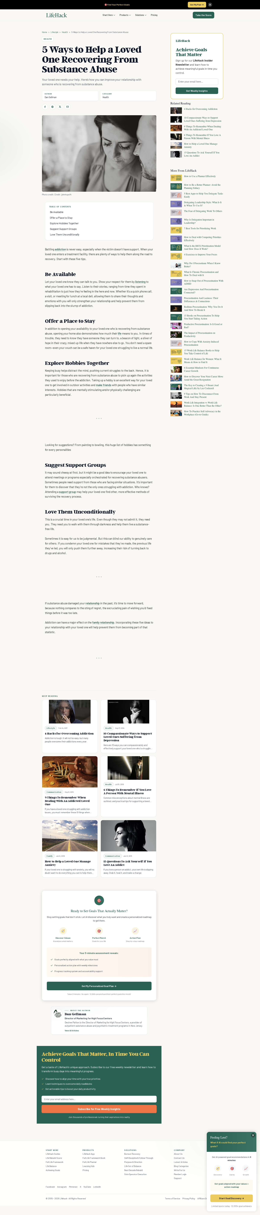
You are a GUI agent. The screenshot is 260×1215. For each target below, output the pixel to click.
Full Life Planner (90, 1162)
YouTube (87, 1186)
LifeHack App (89, 1154)
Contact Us (179, 1158)
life (119, 333)
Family (50, 856)
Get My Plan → (197, 4)
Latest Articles (181, 1162)
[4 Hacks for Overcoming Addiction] (70, 711)
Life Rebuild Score (54, 1158)
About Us (178, 1154)
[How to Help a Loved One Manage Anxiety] (70, 835)
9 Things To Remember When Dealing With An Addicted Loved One (67, 801)
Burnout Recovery (132, 1154)
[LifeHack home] (56, 15)
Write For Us (179, 1170)
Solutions (139, 15)
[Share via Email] (68, 107)
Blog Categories (181, 1166)
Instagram (62, 1186)
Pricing (154, 15)
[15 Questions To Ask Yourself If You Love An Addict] (128, 835)
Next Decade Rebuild (133, 1170)
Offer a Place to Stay (61, 217)
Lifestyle (54, 32)
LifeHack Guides (53, 1154)
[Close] (210, 5)
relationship (92, 603)
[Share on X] (60, 107)
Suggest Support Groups (63, 228)
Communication (54, 792)
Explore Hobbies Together (64, 223)
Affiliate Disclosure (205, 1198)
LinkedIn (97, 1186)
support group (67, 491)
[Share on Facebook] (45, 107)
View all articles (72, 1030)
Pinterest (73, 1186)
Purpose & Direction (133, 1162)
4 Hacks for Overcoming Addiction (69, 733)
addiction (60, 249)
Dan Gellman (51, 97)
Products (124, 15)
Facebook (50, 1186)
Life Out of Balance (132, 1166)
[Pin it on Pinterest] (53, 107)
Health (65, 32)
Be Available (56, 211)
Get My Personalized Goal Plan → (99, 986)
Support (177, 1178)
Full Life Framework (54, 1162)
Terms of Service (172, 1198)
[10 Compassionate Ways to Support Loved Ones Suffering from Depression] (128, 711)
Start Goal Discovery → (231, 1198)
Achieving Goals (53, 1170)
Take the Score (203, 15)
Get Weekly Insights (197, 90)
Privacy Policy (189, 1198)
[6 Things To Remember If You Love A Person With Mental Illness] (128, 768)
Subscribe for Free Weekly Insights (99, 1109)
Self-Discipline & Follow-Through (138, 1158)
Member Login (180, 1174)
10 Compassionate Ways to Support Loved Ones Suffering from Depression (128, 737)
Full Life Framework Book (94, 1158)
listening (140, 281)
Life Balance (51, 1166)
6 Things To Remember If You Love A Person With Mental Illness (128, 791)
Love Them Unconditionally (64, 234)
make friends (103, 385)
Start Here (108, 15)
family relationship (103, 622)
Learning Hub (88, 1166)
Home (44, 32)
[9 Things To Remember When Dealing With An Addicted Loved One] (70, 771)
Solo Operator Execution (135, 1174)
